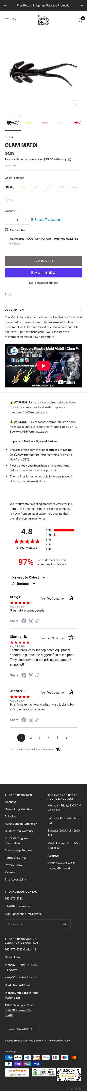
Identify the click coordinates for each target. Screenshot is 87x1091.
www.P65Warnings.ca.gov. (31, 412)
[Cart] (80, 20)
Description (14, 309)
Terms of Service (16, 857)
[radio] (61, 529)
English (76, 1088)
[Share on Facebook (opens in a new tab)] (23, 621)
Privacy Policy (13, 865)
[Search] (14, 20)
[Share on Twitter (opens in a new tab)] (30, 621)
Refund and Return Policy (21, 823)
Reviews (10, 872)
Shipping (10, 816)
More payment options (43, 283)
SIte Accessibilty (15, 879)
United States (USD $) (19, 1029)
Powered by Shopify (59, 1040)
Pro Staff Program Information (16, 840)
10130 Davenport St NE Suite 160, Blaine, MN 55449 (19, 1010)
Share (8, 294)
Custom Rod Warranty (19, 831)
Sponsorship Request (18, 850)
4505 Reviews (30, 548)
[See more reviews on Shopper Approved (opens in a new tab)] (37, 621)
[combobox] (73, 1088)
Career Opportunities (18, 809)
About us (10, 802)
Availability (17, 230)
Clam (9, 137)
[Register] (65, 924)
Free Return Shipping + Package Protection (44, 5)
